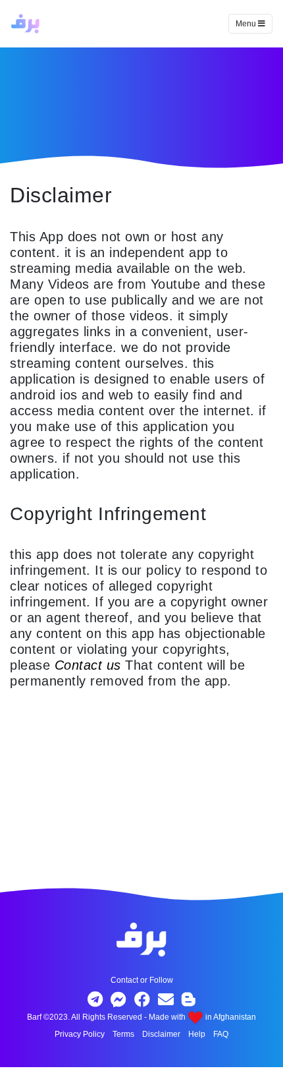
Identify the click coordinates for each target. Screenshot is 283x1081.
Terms (123, 1034)
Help (196, 1034)
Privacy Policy (80, 1034)
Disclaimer (161, 1034)
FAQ (220, 1034)
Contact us (88, 665)
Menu (247, 23)
